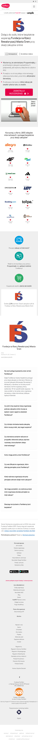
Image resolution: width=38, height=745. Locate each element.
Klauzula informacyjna (18, 661)
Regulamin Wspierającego (19, 651)
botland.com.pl (30, 733)
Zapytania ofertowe (19, 639)
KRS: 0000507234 (19, 686)
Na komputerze (13, 54)
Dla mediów (19, 632)
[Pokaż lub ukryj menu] (34, 6)
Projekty (19, 634)
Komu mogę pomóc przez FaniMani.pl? (17, 455)
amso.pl (6, 733)
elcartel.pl (17, 736)
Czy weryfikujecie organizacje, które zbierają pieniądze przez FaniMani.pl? (16, 465)
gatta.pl (21, 733)
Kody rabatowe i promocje (19, 558)
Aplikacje (19, 553)
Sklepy (19, 555)
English (19, 718)
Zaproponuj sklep (19, 565)
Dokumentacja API (19, 611)
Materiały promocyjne (19, 590)
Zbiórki (19, 597)
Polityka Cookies (19, 663)
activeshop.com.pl (27, 736)
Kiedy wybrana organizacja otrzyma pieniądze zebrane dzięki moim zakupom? (18, 478)
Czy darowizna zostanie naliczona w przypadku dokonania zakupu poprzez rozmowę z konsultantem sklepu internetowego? (16, 441)
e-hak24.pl (12, 739)
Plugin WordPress (19, 604)
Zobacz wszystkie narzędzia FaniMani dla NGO (19, 531)
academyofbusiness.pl (23, 739)
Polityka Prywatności (18, 659)
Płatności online (19, 600)
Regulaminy (19, 646)
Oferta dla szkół (19, 637)
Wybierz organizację (19, 548)
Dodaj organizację (19, 587)
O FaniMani (19, 629)
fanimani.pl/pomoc (29, 535)
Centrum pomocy (19, 550)
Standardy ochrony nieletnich (18, 656)
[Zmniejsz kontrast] (33, 1)
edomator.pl (9, 736)
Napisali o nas (19, 625)
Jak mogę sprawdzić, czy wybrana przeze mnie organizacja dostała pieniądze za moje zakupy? (18, 492)
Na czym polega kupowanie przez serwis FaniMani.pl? (17, 372)
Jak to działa (19, 545)
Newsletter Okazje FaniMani (19, 560)
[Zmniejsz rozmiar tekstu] (36, 1)
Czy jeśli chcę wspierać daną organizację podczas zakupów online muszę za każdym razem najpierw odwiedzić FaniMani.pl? (17, 410)
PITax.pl (21, 703)
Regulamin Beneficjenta (18, 654)
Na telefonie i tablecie (27, 54)
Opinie (19, 627)
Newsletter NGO (19, 592)
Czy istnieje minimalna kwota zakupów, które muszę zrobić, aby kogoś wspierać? (18, 425)
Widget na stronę (19, 602)
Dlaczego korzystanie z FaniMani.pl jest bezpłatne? (17, 505)
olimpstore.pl (14, 733)
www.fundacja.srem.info (6, 357)
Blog (19, 595)
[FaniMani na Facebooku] (19, 677)
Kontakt (19, 642)
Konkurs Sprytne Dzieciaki (19, 668)
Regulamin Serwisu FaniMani (18, 649)
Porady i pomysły (19, 562)
